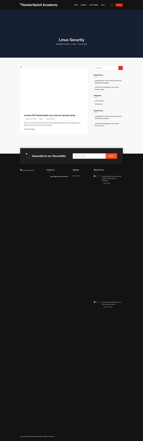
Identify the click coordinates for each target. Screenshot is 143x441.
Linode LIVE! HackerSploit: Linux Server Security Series (49, 115)
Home (76, 5)
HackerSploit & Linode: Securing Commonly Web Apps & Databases (108, 117)
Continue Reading (29, 129)
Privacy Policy (77, 176)
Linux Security (50, 119)
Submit (111, 156)
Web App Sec (99, 104)
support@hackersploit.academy (59, 176)
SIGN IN (119, 5)
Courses (83, 5)
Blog (103, 5)
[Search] (120, 68)
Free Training (93, 5)
